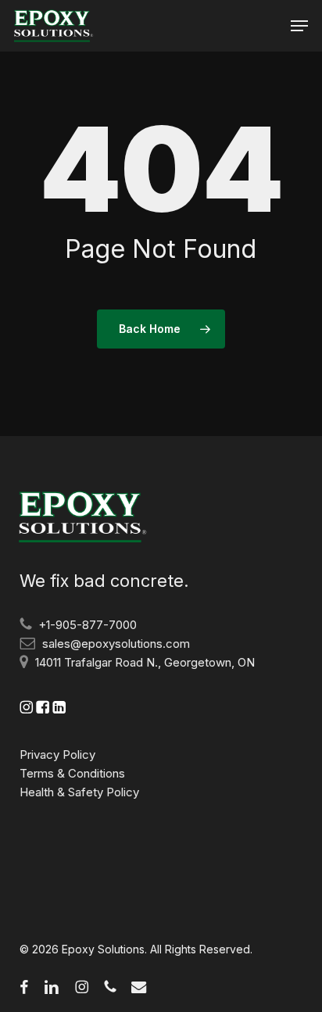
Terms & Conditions (72, 773)
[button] (299, 26)
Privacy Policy (57, 754)
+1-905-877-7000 (87, 624)
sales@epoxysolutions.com (116, 643)
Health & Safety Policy (79, 792)
